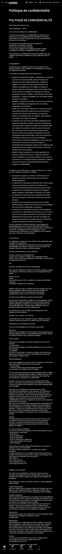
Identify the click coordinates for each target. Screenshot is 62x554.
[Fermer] (2, 2)
